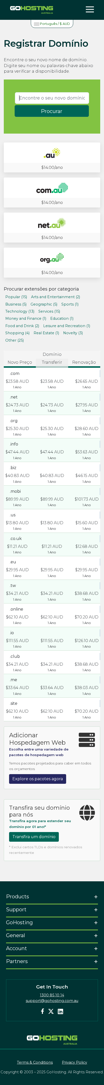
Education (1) (61, 318)
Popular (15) (16, 297)
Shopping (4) (17, 333)
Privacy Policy (74, 1062)
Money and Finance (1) (25, 318)
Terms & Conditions (35, 1062)
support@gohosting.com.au (52, 1000)
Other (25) (14, 340)
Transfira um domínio (34, 836)
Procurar (51, 111)
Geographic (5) (44, 304)
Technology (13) (19, 311)
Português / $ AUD (54, 24)
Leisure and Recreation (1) (66, 326)
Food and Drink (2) (22, 326)
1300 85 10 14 (52, 995)
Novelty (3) (73, 333)
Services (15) (49, 311)
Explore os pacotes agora (37, 778)
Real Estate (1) (46, 333)
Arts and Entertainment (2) (55, 297)
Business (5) (16, 304)
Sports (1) (70, 304)
